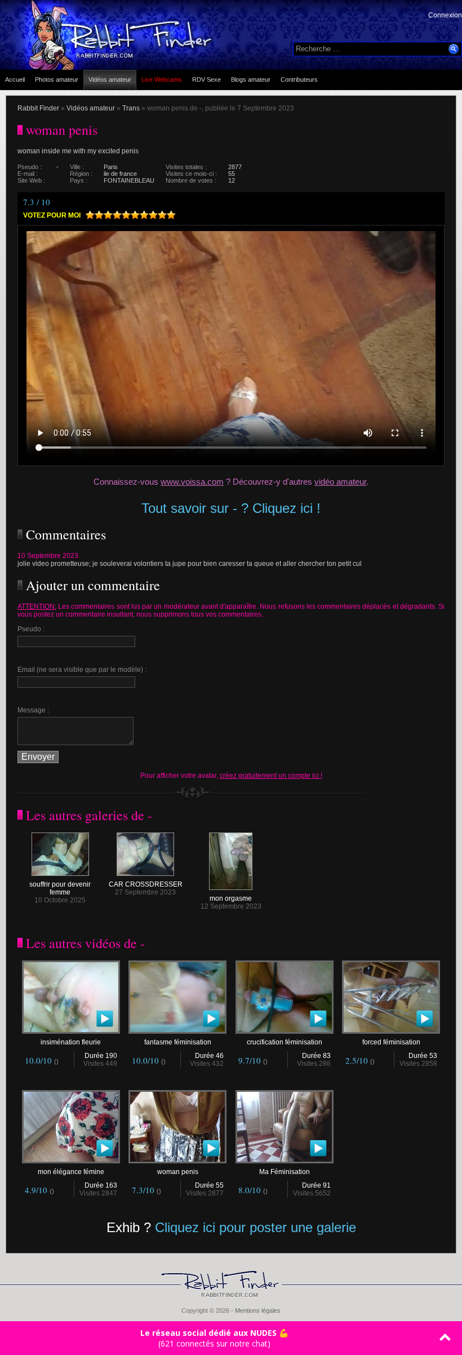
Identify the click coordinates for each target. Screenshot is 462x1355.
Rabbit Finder (38, 108)
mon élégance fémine (71, 1172)
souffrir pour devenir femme (60, 888)
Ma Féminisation (284, 1172)
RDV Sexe (206, 79)
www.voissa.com (192, 481)
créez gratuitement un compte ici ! (271, 776)
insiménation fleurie (71, 1042)
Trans (131, 108)
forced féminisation (391, 1042)
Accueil (15, 79)
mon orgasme (231, 898)
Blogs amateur (250, 79)
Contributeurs (299, 79)
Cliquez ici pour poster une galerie (255, 1227)
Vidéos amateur (109, 79)
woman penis (177, 1172)
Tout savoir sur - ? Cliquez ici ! (231, 508)
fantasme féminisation (177, 1042)
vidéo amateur (340, 481)
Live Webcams (161, 79)
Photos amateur (56, 79)
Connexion (445, 15)
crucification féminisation (284, 1042)
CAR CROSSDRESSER (146, 884)
